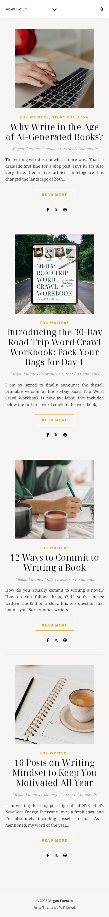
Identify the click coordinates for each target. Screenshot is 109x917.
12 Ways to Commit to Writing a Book (54, 562)
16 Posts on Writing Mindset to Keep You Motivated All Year (54, 772)
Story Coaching (70, 117)
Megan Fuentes (25, 148)
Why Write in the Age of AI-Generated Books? (54, 131)
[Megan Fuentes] (15, 9)
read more (54, 194)
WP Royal (67, 907)
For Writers (34, 117)
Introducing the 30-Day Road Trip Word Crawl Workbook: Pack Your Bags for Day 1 (54, 347)
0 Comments (86, 148)
